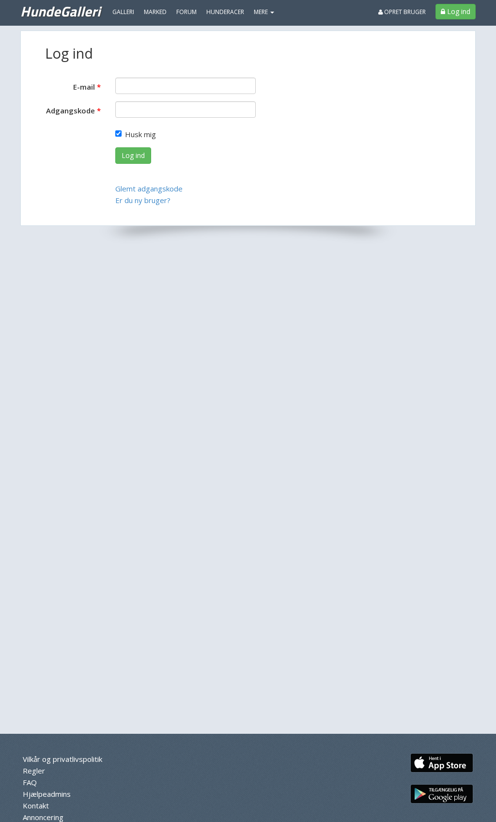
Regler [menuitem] (34, 770)
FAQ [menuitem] (30, 782)
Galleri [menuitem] (123, 12)
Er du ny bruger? (142, 200)
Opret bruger (404, 12)
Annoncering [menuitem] (43, 817)
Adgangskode (70, 110)
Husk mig (140, 134)
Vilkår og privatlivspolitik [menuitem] (62, 759)
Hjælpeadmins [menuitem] (47, 794)
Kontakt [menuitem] (36, 805)
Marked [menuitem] (155, 12)
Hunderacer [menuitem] (225, 12)
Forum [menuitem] (186, 12)
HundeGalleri (60, 11)
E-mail (84, 87)
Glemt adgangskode (149, 188)
